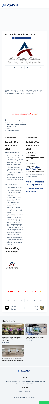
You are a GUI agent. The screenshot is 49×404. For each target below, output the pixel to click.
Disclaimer (20, 401)
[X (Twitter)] (14, 67)
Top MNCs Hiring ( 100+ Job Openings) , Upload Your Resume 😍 (24, 291)
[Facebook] (8, 67)
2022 (19, 37)
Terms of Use (27, 401)
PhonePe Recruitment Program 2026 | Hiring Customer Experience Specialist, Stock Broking (12, 339)
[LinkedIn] (28, 67)
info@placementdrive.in (24, 391)
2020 (13, 37)
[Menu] (46, 5)
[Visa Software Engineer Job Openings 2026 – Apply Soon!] (36, 329)
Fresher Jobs (27, 37)
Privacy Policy (13, 401)
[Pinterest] (21, 67)
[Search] (43, 5)
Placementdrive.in (7, 381)
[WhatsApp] (41, 67)
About (7, 401)
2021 (16, 37)
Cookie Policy (35, 401)
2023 (22, 37)
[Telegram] (34, 67)
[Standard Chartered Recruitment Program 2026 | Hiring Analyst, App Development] (13, 351)
